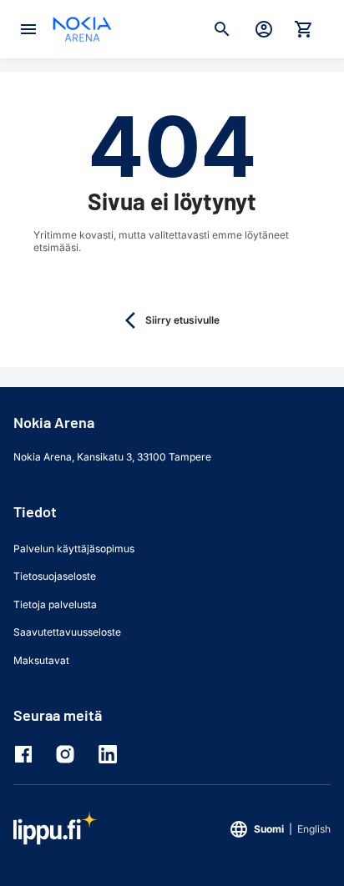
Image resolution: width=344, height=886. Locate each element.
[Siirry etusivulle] (82, 29)
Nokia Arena (53, 422)
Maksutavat (41, 660)
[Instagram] (69, 754)
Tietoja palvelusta (55, 604)
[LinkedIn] (111, 754)
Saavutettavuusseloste (67, 632)
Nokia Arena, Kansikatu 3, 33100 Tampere (112, 457)
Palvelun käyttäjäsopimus (73, 548)
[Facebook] (27, 754)
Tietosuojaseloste (54, 576)
